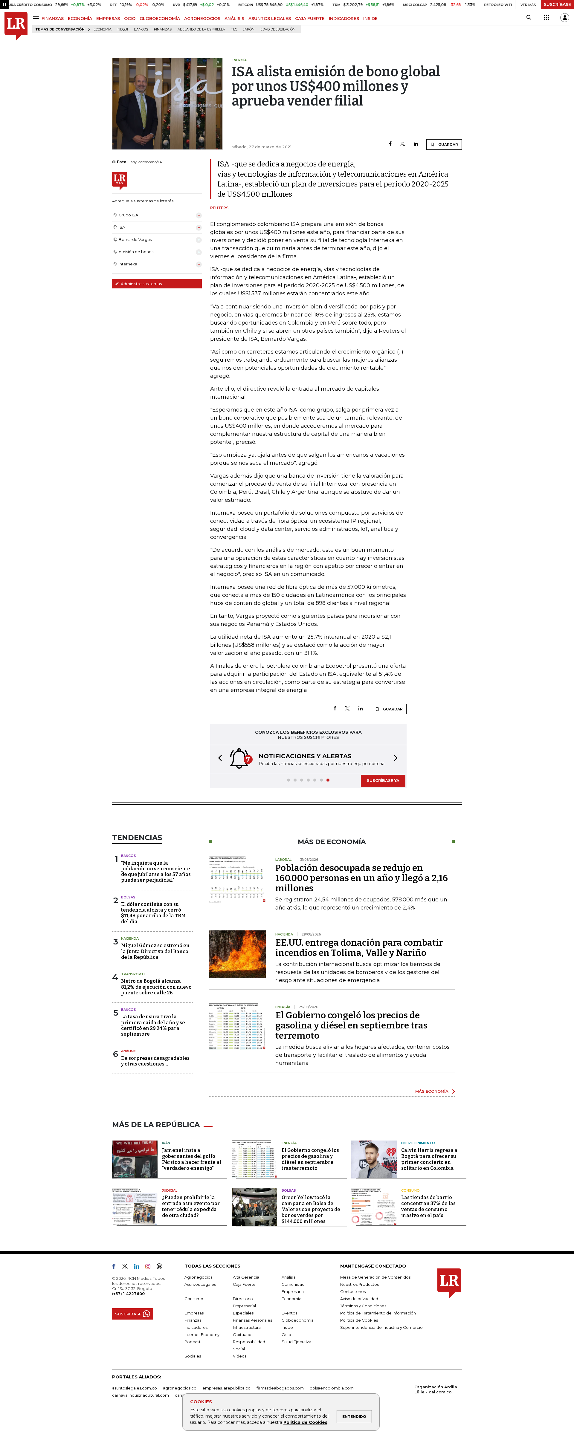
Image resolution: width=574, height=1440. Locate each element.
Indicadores (195, 1327)
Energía (289, 1143)
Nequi (122, 29)
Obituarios (243, 1334)
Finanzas (163, 29)
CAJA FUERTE (310, 18)
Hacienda (130, 938)
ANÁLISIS (234, 18)
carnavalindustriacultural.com (140, 1395)
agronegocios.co (179, 1388)
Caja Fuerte (244, 1284)
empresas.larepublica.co (226, 1388)
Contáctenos (353, 1291)
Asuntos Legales (200, 1284)
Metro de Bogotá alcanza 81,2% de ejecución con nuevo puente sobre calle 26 (156, 986)
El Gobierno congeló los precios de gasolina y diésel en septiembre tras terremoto (351, 1025)
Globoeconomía (298, 1320)
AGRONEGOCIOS (202, 18)
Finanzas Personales (252, 1320)
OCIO (129, 18)
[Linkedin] (416, 144)
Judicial (169, 1190)
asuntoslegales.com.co (134, 1388)
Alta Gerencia (246, 1277)
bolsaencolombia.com (332, 1388)
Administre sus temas (141, 283)
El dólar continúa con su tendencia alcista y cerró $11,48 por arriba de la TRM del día (153, 912)
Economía (103, 29)
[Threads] (161, 1267)
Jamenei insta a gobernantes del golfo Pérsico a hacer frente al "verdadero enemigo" (191, 1159)
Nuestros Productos (359, 1284)
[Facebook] (390, 144)
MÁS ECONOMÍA (431, 1091)
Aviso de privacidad (359, 1298)
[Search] (529, 18)
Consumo (410, 1190)
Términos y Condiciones (363, 1305)
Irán (166, 1143)
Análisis (129, 1051)
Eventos (289, 1313)
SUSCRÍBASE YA (383, 780)
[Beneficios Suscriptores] (546, 17)
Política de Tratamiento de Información (378, 1313)
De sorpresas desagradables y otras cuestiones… (155, 1061)
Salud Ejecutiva (296, 1341)
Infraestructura (247, 1327)
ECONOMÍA (80, 18)
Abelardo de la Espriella (201, 29)
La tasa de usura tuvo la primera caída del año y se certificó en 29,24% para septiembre (153, 1025)
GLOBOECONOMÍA (160, 18)
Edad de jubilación (277, 29)
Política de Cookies (305, 1422)
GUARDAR (447, 144)
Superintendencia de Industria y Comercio (381, 1327)
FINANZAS (53, 18)
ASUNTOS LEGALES (269, 18)
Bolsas (128, 897)
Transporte (133, 974)
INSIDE (370, 18)
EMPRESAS (108, 18)
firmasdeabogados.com (280, 1388)
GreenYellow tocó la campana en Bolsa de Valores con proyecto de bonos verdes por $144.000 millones (311, 1209)
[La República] (16, 26)
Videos (239, 1356)
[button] (218, 759)
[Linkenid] (139, 1267)
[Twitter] (402, 144)
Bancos (141, 29)
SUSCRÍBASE (557, 4)
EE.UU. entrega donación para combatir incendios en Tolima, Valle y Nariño (359, 947)
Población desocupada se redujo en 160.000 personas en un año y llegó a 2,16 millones (361, 878)
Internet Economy (201, 1334)
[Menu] (37, 18)
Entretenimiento (418, 1143)
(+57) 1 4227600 (128, 1293)
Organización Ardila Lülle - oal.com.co (435, 1389)
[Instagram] (150, 1267)
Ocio (286, 1334)
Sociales (192, 1356)
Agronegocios (198, 1277)
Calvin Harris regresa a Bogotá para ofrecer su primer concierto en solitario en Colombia (429, 1159)
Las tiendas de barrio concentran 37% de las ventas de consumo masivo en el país (428, 1206)
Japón (248, 29)
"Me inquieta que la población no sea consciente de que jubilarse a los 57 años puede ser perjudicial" (156, 871)
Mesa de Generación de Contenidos (375, 1277)
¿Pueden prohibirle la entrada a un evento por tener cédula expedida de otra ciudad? (191, 1206)
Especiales (243, 1313)
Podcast (192, 1341)
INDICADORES (344, 18)
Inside (287, 1327)
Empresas (194, 1313)
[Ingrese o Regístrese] (564, 17)
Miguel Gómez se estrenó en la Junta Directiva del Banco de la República (155, 951)
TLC (234, 29)
